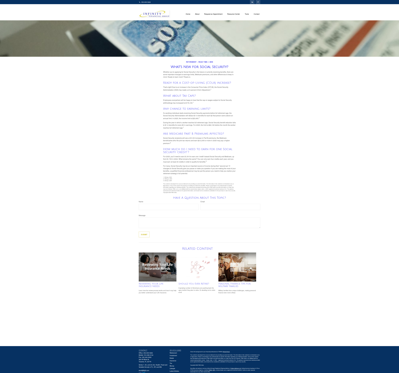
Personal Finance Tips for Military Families (234, 285)
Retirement (173, 353)
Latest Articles (174, 371)
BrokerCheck (226, 351)
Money (172, 366)
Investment (173, 355)
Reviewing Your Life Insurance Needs (151, 285)
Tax (171, 363)
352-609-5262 (146, 2)
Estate (172, 358)
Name (141, 201)
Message (142, 215)
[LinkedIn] (252, 2)
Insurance (173, 361)
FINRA (210, 370)
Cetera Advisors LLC (236, 368)
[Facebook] (258, 2)
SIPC (214, 370)
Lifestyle (172, 368)
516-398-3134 (148, 355)
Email (203, 201)
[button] (188, 14)
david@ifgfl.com (144, 370)
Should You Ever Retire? (194, 284)
